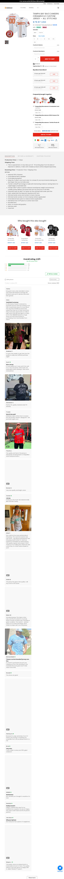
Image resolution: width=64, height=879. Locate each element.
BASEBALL (31, 7)
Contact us (49, 3)
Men (35, 32)
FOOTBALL (23, 7)
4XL (35, 42)
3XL (54, 39)
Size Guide (41, 36)
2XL (49, 39)
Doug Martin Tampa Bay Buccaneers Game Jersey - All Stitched (26, 239)
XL (44, 39)
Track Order (56, 3)
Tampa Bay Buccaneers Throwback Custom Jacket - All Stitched (12, 239)
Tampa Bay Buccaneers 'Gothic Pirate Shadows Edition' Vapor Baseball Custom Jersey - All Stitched (53, 239)
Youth (41, 32)
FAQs (44, 3)
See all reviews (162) (32, 261)
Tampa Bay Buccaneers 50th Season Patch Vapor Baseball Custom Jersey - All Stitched (39, 239)
